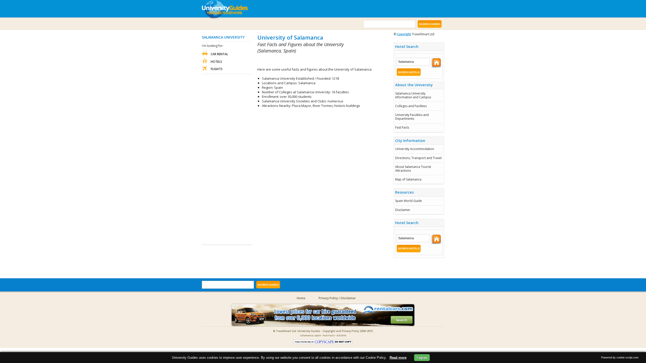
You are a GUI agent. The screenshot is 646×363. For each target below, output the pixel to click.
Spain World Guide (408, 201)
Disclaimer (402, 210)
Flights (217, 69)
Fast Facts (402, 127)
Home (301, 298)
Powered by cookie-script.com (619, 357)
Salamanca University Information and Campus (413, 95)
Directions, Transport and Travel (418, 158)
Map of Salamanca (408, 179)
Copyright (404, 34)
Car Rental (219, 54)
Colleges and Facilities (411, 106)
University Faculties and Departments (412, 116)
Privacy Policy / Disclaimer (337, 298)
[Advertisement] (316, 61)
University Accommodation (414, 149)
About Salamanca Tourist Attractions (413, 168)
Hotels (216, 61)
